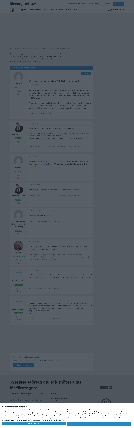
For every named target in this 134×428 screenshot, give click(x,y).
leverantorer (12, 409)
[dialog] (67, 415)
